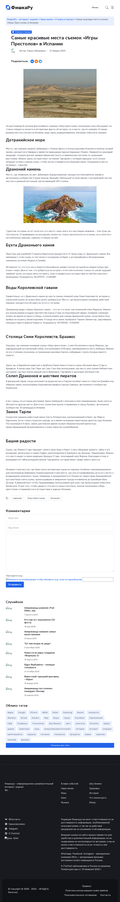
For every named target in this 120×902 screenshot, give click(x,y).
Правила (86, 886)
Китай (24, 718)
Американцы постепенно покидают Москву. (38, 690)
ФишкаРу (21, 7)
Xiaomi (80, 712)
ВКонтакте (14, 819)
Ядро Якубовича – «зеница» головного (39, 666)
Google (21, 712)
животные (24, 729)
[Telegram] (40, 61)
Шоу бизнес (55, 723)
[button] (112, 8)
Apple (10, 712)
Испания (55, 498)
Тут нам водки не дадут (37, 643)
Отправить (15, 584)
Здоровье (94, 788)
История (93, 793)
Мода (56, 718)
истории (80, 729)
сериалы (17, 498)
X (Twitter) (14, 833)
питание (45, 734)
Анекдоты (94, 712)
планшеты (59, 734)
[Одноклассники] (36, 61)
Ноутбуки (79, 718)
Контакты (105, 895)
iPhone (33, 712)
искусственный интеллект (57, 729)
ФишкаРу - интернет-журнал (22, 19)
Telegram (13, 828)
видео (107, 723)
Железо (12, 718)
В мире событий (69, 783)
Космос (35, 718)
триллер (12, 740)
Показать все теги (60, 745)
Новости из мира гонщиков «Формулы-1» (39, 654)
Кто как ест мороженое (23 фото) (39, 621)
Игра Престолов (36, 498)
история (93, 729)
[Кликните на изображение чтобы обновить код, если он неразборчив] (44, 579)
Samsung (67, 712)
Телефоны (22, 723)
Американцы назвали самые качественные (40, 633)
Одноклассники (17, 824)
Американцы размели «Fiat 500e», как (39, 609)
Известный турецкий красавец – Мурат (41, 678)
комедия (107, 729)
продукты (75, 734)
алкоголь (80, 723)
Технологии (38, 723)
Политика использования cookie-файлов (86, 890)
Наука (67, 718)
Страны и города (64, 19)
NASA (45, 712)
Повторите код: (14, 575)
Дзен (15, 838)
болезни (94, 723)
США (10, 723)
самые (88, 734)
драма (11, 729)
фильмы (25, 740)
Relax (55, 712)
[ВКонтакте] (32, 61)
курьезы (32, 734)
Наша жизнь (46, 19)
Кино (63, 797)
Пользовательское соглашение (80, 895)
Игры (63, 793)
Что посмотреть (98, 797)
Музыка (65, 802)
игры (37, 729)
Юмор (92, 802)
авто (68, 723)
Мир (46, 718)
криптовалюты (15, 734)
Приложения (96, 718)
